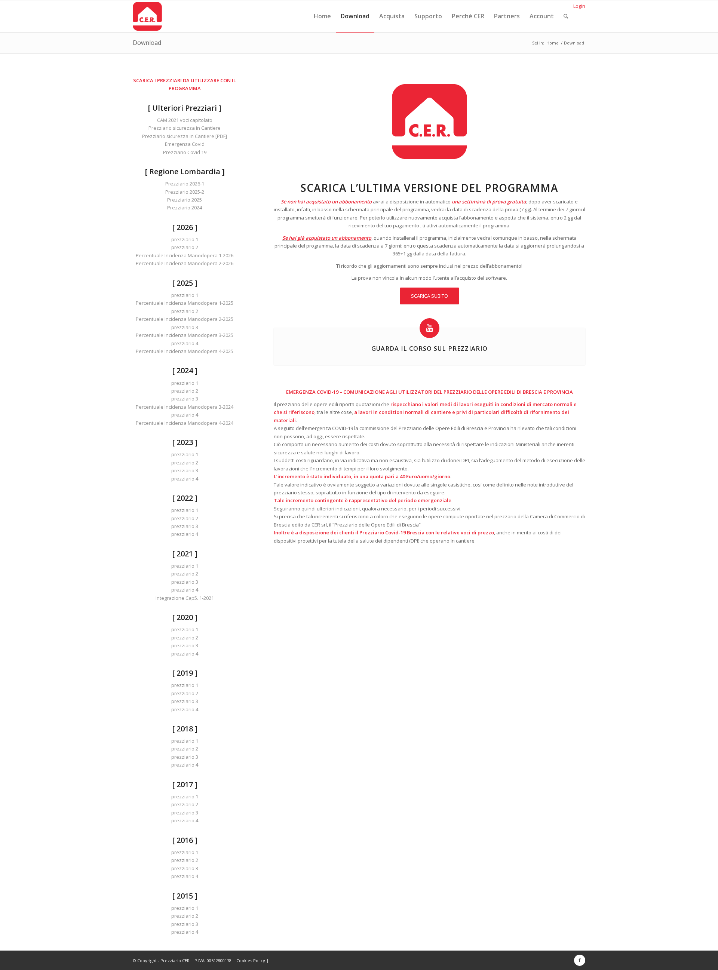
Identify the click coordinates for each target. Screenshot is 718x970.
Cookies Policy (250, 960)
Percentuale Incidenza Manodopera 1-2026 (184, 255)
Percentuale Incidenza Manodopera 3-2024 (184, 406)
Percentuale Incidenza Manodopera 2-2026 (184, 263)
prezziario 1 (184, 239)
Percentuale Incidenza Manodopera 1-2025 (184, 303)
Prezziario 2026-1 (184, 183)
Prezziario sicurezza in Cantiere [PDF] (184, 136)
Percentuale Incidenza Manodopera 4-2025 (184, 351)
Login (579, 6)
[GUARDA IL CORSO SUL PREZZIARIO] (429, 328)
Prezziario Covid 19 (184, 152)
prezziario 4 (184, 343)
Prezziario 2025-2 (184, 191)
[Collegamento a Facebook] (579, 960)
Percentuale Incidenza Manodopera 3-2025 (184, 335)
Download (147, 43)
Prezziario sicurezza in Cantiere (184, 128)
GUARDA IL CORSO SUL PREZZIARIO (429, 348)
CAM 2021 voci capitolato (184, 120)
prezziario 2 (184, 247)
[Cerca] (566, 16)
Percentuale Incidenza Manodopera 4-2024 (184, 423)
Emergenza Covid (185, 144)
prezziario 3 (184, 327)
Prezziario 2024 (184, 207)
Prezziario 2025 (184, 199)
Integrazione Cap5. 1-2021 (185, 598)
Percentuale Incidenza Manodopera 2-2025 (184, 319)
